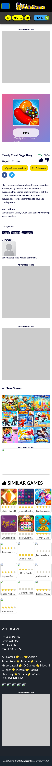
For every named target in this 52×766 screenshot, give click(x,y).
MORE (39, 17)
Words (36, 674)
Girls (38, 661)
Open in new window (15, 168)
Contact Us (9, 645)
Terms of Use (10, 641)
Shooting (8, 674)
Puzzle (5, 232)
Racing (33, 669)
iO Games (29, 665)
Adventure (9, 661)
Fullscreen (41, 168)
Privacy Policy (11, 636)
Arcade (25, 661)
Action (32, 656)
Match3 (16, 232)
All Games (27, 232)
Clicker (6, 669)
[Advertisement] (26, 57)
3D (22, 656)
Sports (22, 674)
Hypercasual (10, 665)
